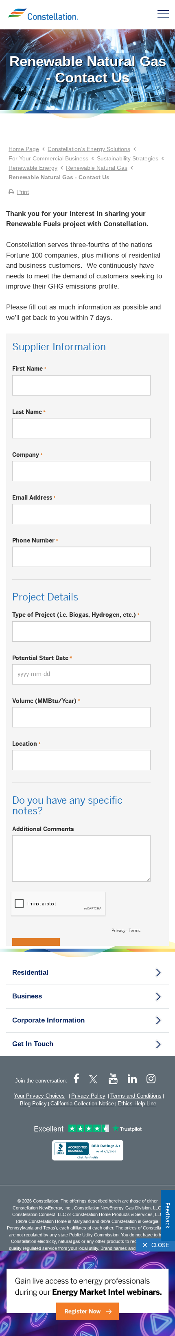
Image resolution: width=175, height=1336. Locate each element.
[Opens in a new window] (87, 1150)
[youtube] (113, 1079)
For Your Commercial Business (48, 158)
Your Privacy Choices (39, 1096)
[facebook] (76, 1079)
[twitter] (94, 1079)
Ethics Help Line (137, 1103)
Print (23, 192)
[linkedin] (132, 1079)
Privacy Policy (88, 1096)
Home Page (24, 149)
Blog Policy (33, 1103)
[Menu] (163, 13)
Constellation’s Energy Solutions (89, 149)
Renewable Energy (33, 167)
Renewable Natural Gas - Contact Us (87, 69)
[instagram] (151, 1079)
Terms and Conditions (136, 1096)
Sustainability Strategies (127, 158)
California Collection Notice (82, 1103)
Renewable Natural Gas (96, 167)
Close (160, 1245)
